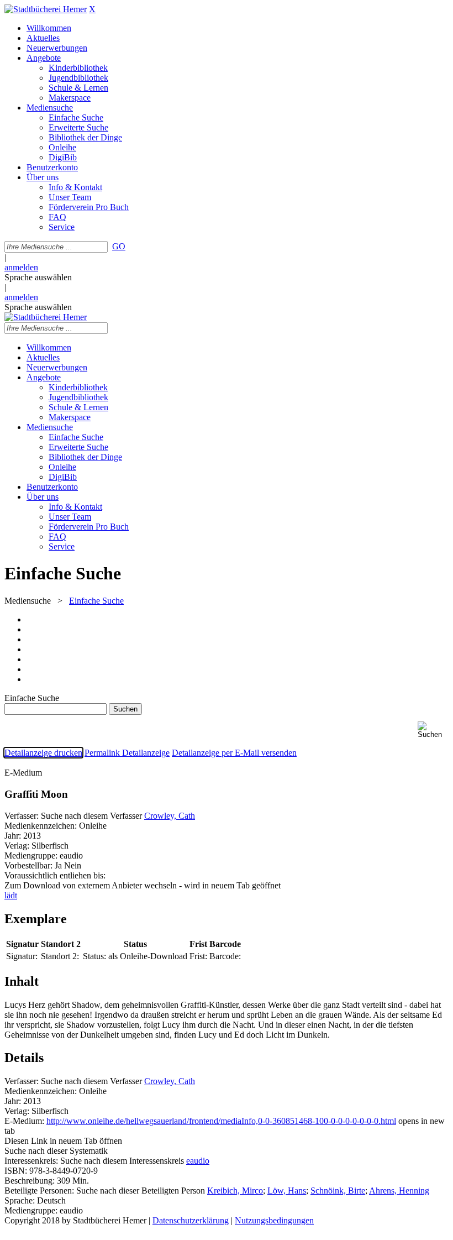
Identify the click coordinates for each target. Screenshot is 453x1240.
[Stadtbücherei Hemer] (45, 9)
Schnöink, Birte (337, 1190)
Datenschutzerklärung (190, 1220)
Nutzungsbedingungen (274, 1220)
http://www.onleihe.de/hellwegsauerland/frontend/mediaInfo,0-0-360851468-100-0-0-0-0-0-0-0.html (221, 1121)
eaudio (197, 1160)
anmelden (21, 267)
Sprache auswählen (38, 277)
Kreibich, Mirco (235, 1190)
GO (118, 246)
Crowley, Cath (169, 815)
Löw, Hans (286, 1190)
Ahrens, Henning (399, 1190)
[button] (433, 730)
